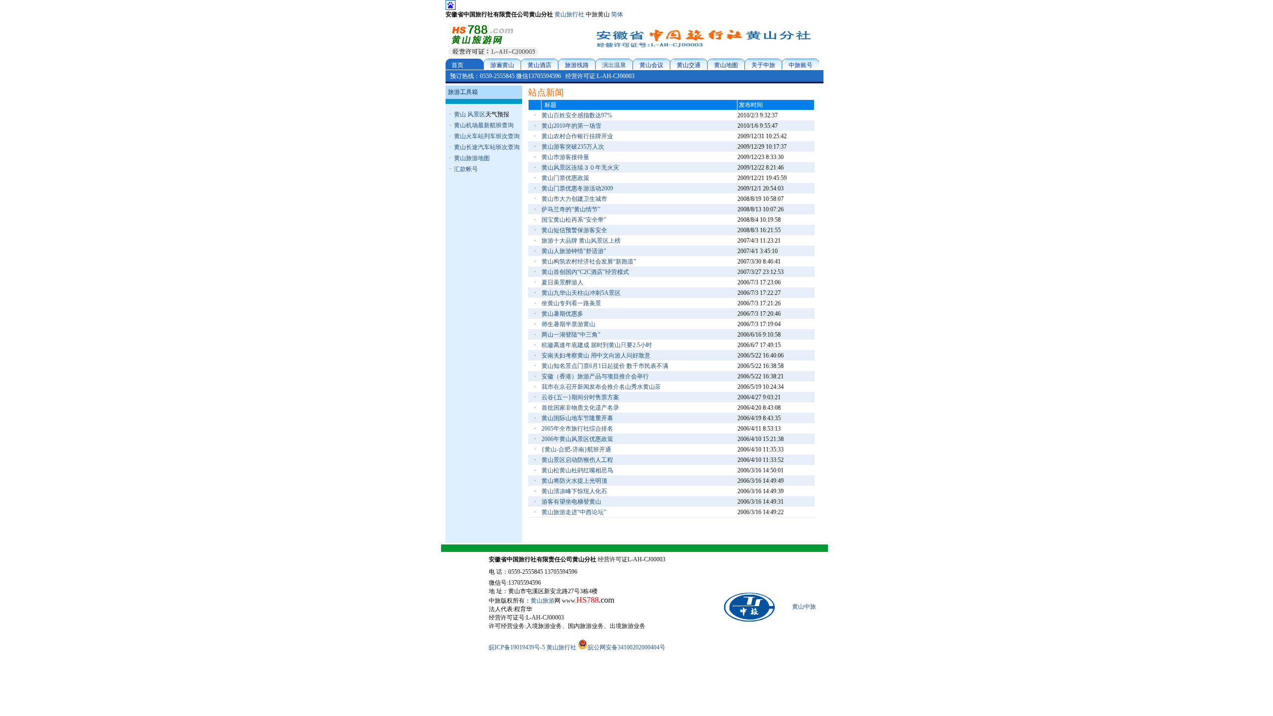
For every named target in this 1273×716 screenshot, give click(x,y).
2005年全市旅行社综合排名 (577, 428)
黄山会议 (651, 65)
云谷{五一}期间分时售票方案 (580, 397)
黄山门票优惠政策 (565, 178)
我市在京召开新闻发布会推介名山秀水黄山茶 (601, 386)
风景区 (476, 114)
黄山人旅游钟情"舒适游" (574, 251)
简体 (617, 14)
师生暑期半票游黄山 (568, 324)
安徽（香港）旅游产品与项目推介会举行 (595, 376)
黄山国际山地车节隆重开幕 (577, 418)
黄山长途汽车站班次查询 (487, 147)
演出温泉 (614, 65)
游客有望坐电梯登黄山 (571, 501)
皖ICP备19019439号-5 (517, 647)
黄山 (460, 114)
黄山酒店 (539, 65)
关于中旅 (763, 65)
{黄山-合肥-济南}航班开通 (576, 449)
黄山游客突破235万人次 (573, 146)
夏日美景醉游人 (562, 282)
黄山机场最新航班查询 (484, 125)
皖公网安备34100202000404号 (626, 647)
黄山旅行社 (569, 14)
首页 (457, 65)
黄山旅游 (542, 600)
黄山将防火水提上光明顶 (574, 480)
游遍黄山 (502, 65)
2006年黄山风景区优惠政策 (577, 439)
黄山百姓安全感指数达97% (577, 115)
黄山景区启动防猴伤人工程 (577, 459)
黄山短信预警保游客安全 (574, 230)
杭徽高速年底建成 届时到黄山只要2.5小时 (597, 345)
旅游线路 (577, 65)
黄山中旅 (804, 606)
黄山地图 (726, 65)
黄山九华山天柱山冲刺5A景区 (581, 292)
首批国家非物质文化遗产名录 (580, 407)
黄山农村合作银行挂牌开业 (577, 136)
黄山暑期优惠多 (562, 313)
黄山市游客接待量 (565, 157)
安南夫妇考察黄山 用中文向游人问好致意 (596, 355)
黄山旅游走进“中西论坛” (574, 512)
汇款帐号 (466, 169)
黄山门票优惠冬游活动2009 (577, 188)
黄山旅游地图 (472, 158)
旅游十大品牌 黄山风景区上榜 (581, 240)
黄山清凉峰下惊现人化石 (574, 491)
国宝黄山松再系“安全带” (574, 219)
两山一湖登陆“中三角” (571, 334)
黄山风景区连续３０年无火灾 (580, 167)
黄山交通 (689, 65)
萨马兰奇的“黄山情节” (571, 209)
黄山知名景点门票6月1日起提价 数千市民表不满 (605, 365)
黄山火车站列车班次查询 (487, 136)
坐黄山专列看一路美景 (571, 303)
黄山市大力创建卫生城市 (574, 198)
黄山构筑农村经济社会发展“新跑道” (589, 261)
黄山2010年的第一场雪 (571, 125)
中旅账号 (801, 65)
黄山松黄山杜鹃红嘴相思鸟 (577, 470)
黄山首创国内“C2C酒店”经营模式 (585, 271)
